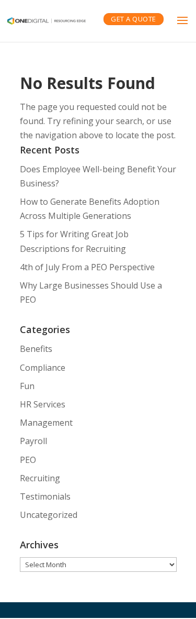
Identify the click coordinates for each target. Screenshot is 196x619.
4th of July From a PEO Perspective (87, 267)
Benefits (36, 349)
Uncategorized (48, 515)
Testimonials (45, 496)
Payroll (33, 441)
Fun (27, 386)
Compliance (42, 367)
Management (46, 422)
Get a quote (133, 19)
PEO (28, 460)
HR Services (42, 404)
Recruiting (40, 478)
